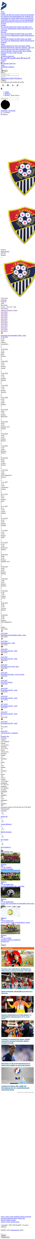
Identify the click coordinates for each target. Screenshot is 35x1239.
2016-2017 (4, 327)
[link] (17, 342)
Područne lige (7, 16)
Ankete (8, 1222)
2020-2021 (4, 320)
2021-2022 (4, 319)
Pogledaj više (5, 736)
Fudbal (4, 58)
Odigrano (4, 310)
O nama (6, 1216)
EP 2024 (25, 21)
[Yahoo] (17, 85)
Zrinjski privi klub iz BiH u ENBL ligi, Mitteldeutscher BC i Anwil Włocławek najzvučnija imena (15, 1088)
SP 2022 (30, 21)
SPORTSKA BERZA (7, 67)
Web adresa (4, 308)
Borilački (3, 47)
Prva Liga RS (5, 34)
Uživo (5, 114)
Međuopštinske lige (18, 16)
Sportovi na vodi (9, 49)
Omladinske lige (6, 18)
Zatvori (3, 945)
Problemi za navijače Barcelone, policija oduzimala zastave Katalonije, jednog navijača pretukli (15, 1041)
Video (17, 49)
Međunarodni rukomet (18, 35)
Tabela (15, 310)
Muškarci (7, 93)
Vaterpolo (18, 47)
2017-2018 (4, 326)
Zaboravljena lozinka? (7, 78)
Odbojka (25, 58)
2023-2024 (4, 315)
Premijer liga (13, 27)
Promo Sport (22, 51)
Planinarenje (10, 47)
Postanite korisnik (6, 1218)
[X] (12, 85)
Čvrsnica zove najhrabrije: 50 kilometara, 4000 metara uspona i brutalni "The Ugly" (16, 970)
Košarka (18, 58)
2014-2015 (4, 331)
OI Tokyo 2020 (11, 53)
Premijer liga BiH (6, 15)
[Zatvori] (1, 257)
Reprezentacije (9, 21)
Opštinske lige (29, 16)
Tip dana (19, 53)
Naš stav (15, 51)
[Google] (3, 85)
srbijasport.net (15, 1230)
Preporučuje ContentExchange (25, 1092)
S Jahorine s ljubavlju (7, 56)
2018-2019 (4, 324)
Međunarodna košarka (14, 28)
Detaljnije (4, 300)
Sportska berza (9, 46)
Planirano (10, 310)
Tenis (16, 46)
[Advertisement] (17, 134)
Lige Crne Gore (20, 20)
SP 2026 (3, 23)
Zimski (3, 46)
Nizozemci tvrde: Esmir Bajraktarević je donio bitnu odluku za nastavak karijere (15, 1064)
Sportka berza (15, 1222)
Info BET (9, 51)
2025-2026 (4, 312)
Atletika (27, 46)
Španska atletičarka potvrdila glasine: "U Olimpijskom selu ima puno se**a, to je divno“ (16, 1016)
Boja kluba (4, 305)
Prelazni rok (18, 21)
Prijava (5, 71)
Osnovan (3, 302)
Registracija (18, 78)
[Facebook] (8, 85)
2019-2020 (4, 322)
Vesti (2, 11)
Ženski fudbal (15, 18)
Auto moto (21, 46)
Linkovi (3, 1222)
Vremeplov (22, 49)
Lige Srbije (11, 20)
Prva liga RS (16, 15)
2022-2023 (4, 317)
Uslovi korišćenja (14, 1216)
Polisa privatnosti (26, 1216)
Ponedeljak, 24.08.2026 (8, 110)
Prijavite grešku (5, 1220)
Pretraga (13, 1220)
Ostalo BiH (4, 20)
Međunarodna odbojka (18, 40)
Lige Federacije (29, 18)
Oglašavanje (21, 1218)
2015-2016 (4, 329)
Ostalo (19, 27)
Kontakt (14, 1218)
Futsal (22, 18)
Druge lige (23, 15)
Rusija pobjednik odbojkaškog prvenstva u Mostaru (16, 992)
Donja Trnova (5, 251)
